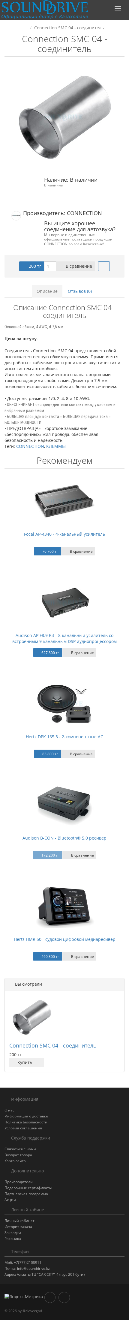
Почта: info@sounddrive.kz (27, 1268)
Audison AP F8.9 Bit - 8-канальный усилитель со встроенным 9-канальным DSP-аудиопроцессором (64, 638)
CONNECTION (30, 446)
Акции (10, 1199)
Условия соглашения (23, 1128)
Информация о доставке (26, 1116)
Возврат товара (18, 1154)
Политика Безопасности (25, 1122)
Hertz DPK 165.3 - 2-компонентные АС (64, 736)
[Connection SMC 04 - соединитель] (64, 117)
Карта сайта (15, 1160)
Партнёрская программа (26, 1193)
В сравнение (78, 266)
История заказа (18, 1226)
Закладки (12, 1232)
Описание (47, 291)
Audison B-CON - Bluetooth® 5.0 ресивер (64, 838)
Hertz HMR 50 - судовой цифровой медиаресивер (65, 939)
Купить (24, 1062)
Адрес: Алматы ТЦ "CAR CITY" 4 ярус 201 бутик (44, 1274)
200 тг (34, 266)
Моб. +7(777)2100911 (22, 1262)
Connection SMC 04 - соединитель (53, 1045)
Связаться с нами (20, 1148)
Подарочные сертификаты (28, 1187)
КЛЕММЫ (56, 446)
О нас (9, 1110)
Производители (18, 1181)
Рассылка (12, 1238)
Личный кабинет (19, 1220)
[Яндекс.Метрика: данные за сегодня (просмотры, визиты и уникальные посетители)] (23, 1297)
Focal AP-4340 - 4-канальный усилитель (64, 534)
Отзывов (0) (80, 291)
